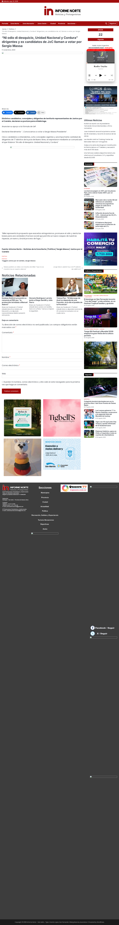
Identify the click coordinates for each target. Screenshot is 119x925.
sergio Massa (30, 261)
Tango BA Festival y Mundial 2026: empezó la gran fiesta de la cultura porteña (99, 333)
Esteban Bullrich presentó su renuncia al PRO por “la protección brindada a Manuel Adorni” (15, 301)
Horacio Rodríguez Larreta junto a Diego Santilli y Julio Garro (41, 300)
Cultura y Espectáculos (101, 295)
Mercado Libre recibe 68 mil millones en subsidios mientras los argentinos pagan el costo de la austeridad (106, 203)
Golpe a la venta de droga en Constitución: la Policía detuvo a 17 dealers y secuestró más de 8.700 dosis (100, 147)
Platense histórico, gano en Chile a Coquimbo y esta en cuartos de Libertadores (105, 433)
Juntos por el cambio (16, 261)
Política (4, 256)
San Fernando (88, 295)
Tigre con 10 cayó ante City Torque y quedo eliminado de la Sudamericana (105, 423)
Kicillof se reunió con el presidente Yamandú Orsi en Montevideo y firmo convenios (98, 126)
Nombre (6, 357)
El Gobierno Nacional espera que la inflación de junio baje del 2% (105, 224)
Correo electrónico (11, 365)
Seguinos (113, 23)
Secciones (71, 24)
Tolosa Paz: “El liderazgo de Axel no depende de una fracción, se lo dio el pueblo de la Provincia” (69, 301)
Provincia (61, 24)
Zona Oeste (42, 24)
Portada (5, 24)
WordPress (100, 922)
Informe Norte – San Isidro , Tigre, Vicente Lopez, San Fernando (48, 922)
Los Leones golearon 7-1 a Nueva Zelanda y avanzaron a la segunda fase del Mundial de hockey (106, 413)
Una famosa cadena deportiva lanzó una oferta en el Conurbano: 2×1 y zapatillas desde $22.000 (99, 155)
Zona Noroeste (28, 24)
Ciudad (53, 24)
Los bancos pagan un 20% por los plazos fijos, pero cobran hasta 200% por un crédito (100, 193)
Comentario (8, 332)
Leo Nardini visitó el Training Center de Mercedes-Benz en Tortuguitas (98, 140)
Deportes (86, 399)
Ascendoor (83, 922)
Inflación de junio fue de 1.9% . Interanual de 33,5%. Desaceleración (106, 215)
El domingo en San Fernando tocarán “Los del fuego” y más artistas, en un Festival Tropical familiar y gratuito (99, 301)
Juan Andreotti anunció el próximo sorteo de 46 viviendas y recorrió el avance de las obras (100, 133)
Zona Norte (15, 24)
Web (4, 373)
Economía (87, 188)
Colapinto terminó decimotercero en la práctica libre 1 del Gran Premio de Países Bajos (100, 403)
